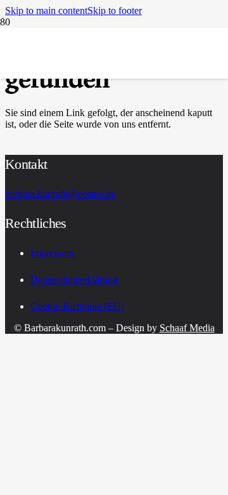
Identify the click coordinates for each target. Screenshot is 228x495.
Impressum (52, 253)
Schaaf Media (187, 327)
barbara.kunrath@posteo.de (60, 193)
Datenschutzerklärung (74, 279)
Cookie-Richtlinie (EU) (77, 306)
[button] (46, 10)
